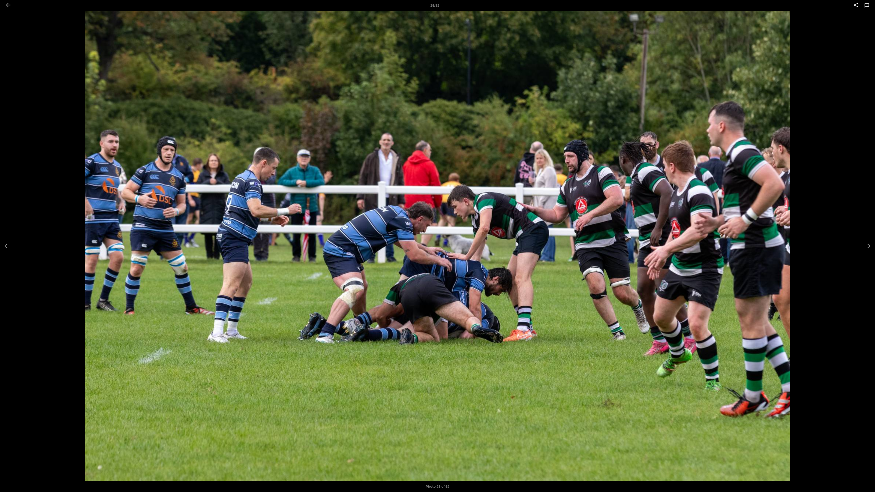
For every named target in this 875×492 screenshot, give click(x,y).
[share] (856, 5)
